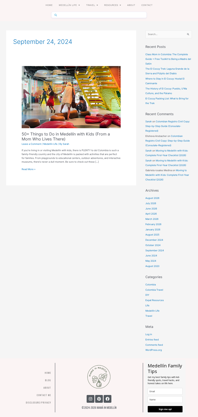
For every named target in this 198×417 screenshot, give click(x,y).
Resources (111, 5)
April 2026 (151, 213)
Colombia (150, 284)
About (131, 5)
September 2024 (154, 250)
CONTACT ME (44, 395)
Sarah (148, 121)
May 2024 (150, 260)
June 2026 (151, 208)
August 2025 (152, 234)
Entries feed (152, 339)
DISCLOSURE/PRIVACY (38, 402)
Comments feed (154, 344)
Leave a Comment (31, 143)
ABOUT (47, 387)
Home (49, 5)
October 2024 (153, 245)
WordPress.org (153, 349)
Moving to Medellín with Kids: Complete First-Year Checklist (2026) (167, 175)
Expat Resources (154, 300)
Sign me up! (165, 409)
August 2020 (152, 266)
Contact (147, 5)
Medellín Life (68, 5)
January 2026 (152, 229)
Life (147, 305)
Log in (148, 334)
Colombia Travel (154, 289)
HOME (48, 372)
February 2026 (153, 224)
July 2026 (150, 203)
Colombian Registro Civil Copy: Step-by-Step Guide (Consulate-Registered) (167, 126)
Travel (90, 5)
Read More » (28, 169)
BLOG (48, 380)
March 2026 (151, 218)
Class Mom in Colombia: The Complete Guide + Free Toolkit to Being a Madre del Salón (168, 59)
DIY (147, 294)
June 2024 (151, 255)
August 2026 (152, 198)
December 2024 (154, 239)
